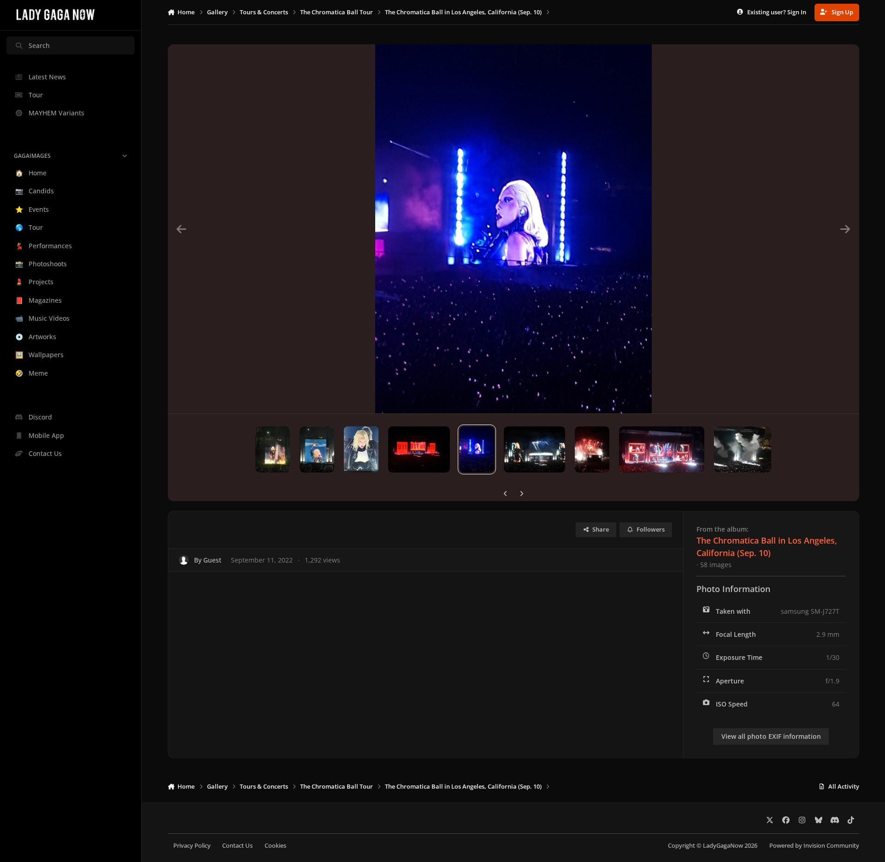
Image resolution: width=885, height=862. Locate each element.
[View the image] (272, 449)
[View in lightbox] (513, 228)
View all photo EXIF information (771, 736)
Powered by (814, 846)
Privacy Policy (192, 846)
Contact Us (237, 846)
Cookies (275, 846)
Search (39, 45)
